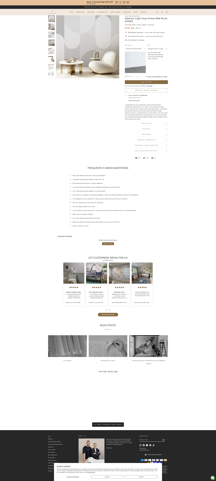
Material (128, 45)
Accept (107, 477)
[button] (162, 12)
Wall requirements (52, 455)
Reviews (143, 12)
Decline (141, 477)
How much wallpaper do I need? (157, 76)
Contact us (51, 447)
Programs (127, 12)
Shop (71, 12)
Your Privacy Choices (53, 462)
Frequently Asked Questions (146, 145)
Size (148, 45)
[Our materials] (67, 346)
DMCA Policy (51, 468)
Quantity (128, 76)
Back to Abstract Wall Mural (109, 424)
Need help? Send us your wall (146, 90)
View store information (134, 100)
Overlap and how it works (108, 360)
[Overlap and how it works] (108, 346)
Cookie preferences (144, 450)
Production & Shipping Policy (55, 444)
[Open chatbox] (213, 478)
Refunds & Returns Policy (54, 441)
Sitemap (50, 470)
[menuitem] (71, 12)
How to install (51, 449)
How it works (115, 12)
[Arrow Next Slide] (51, 76)
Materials (146, 129)
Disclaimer (146, 134)
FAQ (49, 436)
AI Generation (102, 12)
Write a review (108, 243)
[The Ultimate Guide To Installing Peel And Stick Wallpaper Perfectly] (148, 346)
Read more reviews (108, 314)
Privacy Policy (91, 472)
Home (126, 16)
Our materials (67, 360)
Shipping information (146, 139)
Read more (109, 447)
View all (108, 329)
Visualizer (91, 12)
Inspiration (80, 12)
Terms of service (52, 460)
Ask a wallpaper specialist (146, 150)
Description (146, 123)
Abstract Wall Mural (134, 16)
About (135, 12)
